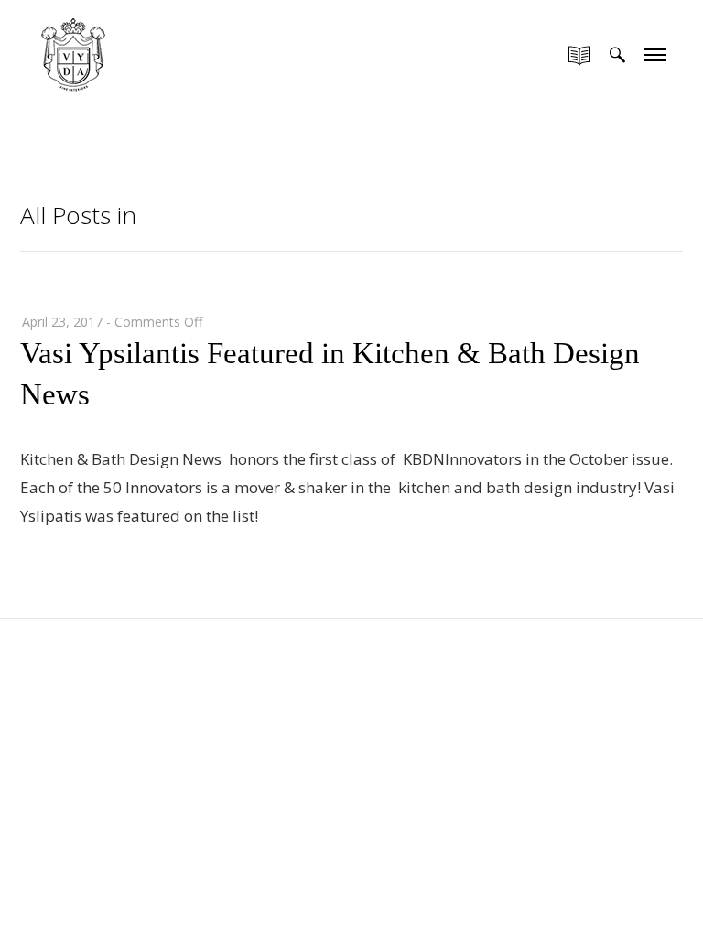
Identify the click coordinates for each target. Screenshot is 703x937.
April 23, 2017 (62, 321)
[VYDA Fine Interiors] (73, 53)
